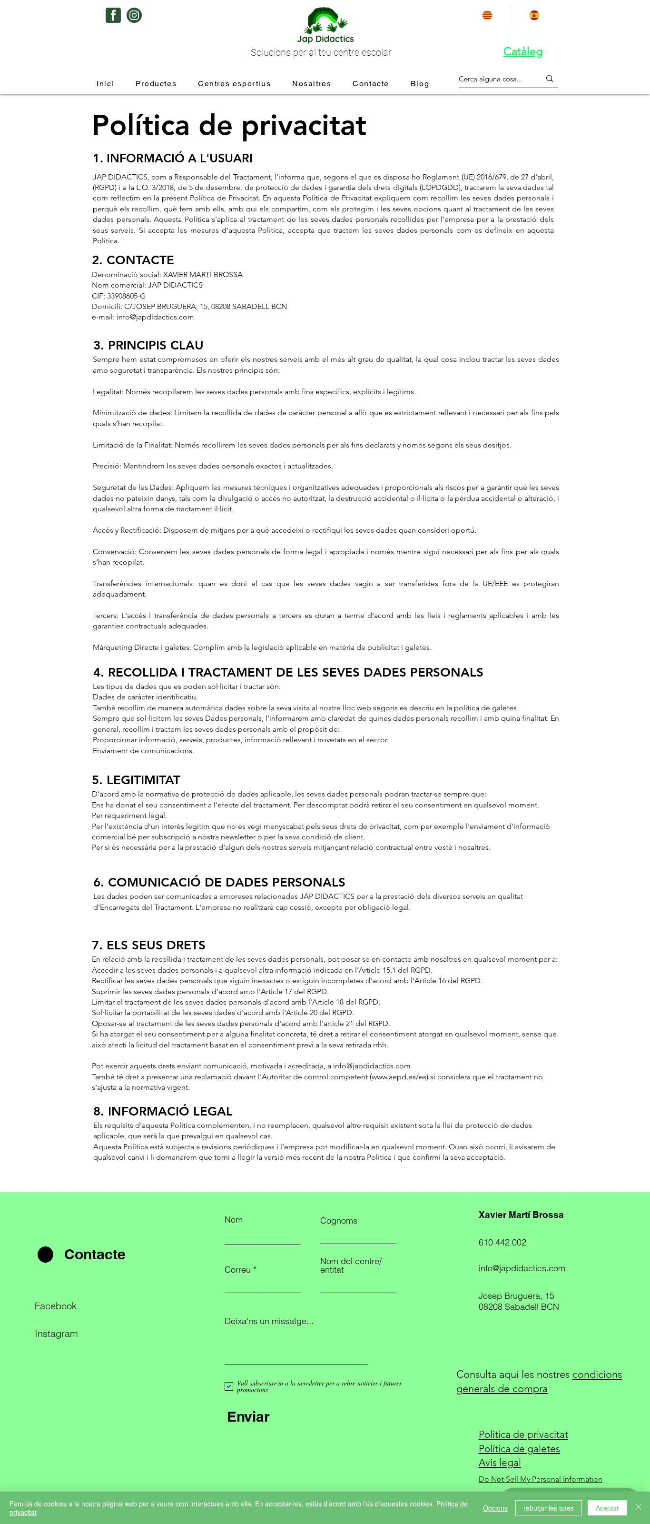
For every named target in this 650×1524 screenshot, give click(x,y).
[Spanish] (534, 15)
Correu (238, 1269)
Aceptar (607, 1508)
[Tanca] (638, 1507)
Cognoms (338, 1220)
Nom (234, 1219)
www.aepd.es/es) (400, 1076)
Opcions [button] (495, 1508)
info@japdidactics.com (155, 316)
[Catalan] (487, 15)
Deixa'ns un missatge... (269, 1321)
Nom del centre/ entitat (351, 1265)
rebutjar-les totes (548, 1508)
